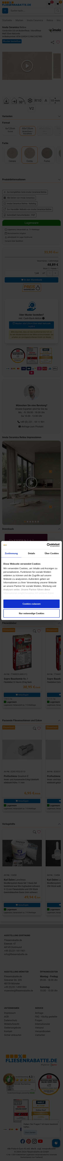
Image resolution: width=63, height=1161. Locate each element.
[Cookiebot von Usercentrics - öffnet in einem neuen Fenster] (47, 545)
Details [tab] (31, 553)
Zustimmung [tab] (11, 553)
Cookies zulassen (32, 603)
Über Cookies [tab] (52, 553)
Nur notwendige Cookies (31, 613)
